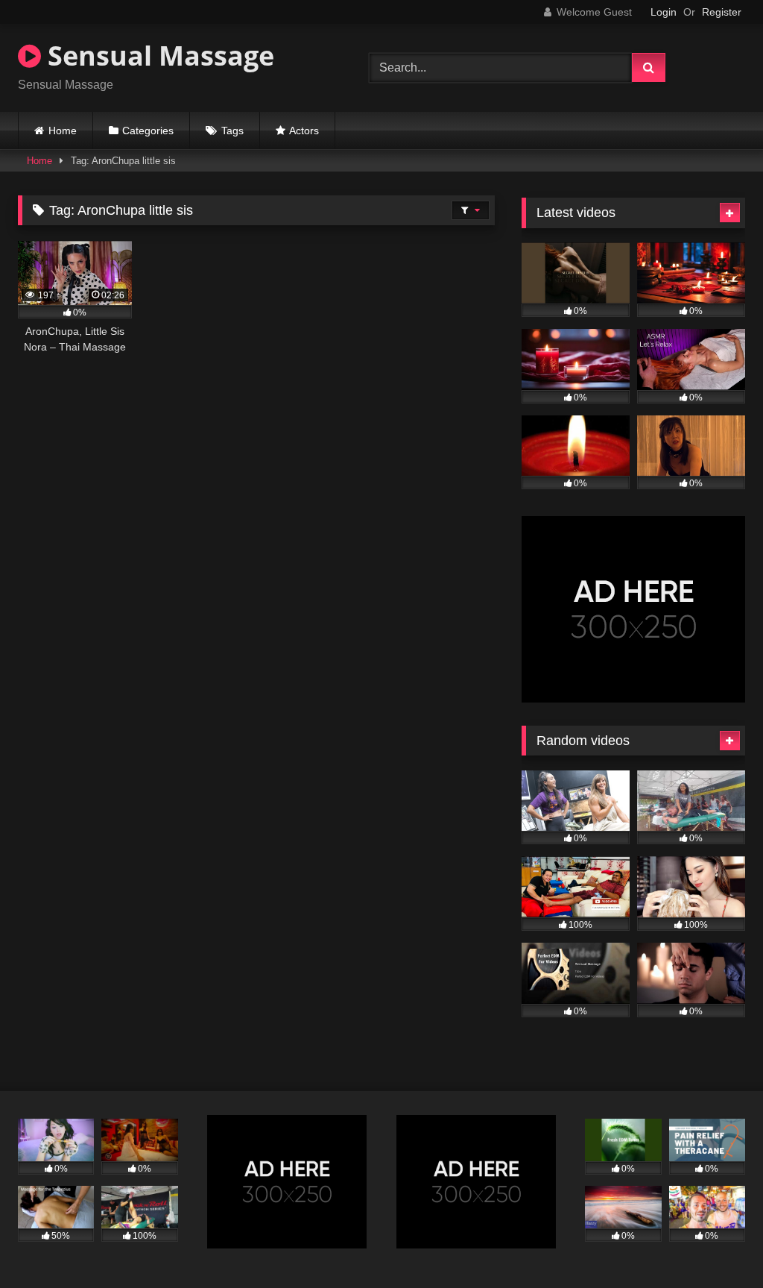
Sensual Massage (157, 55)
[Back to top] (716, 1243)
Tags (232, 130)
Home (62, 130)
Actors (304, 130)
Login (663, 12)
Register (721, 12)
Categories (148, 130)
